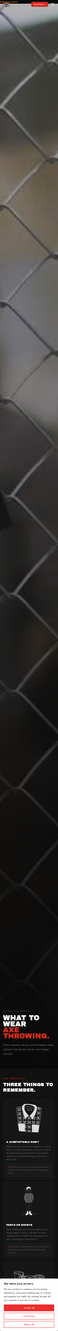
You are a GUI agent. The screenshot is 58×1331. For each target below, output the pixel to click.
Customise (29, 1316)
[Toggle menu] (52, 4)
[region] (29, 1305)
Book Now (38, 4)
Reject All (29, 1324)
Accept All (29, 1307)
